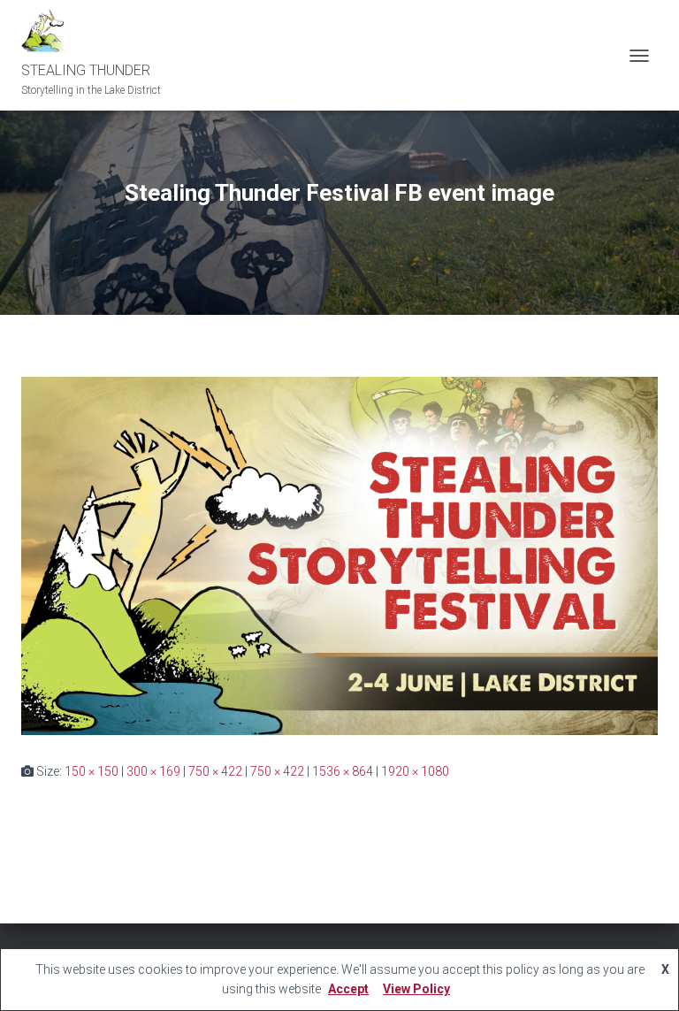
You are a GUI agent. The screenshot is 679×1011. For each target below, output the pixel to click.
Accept (348, 989)
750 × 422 (215, 771)
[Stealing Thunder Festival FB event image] (339, 555)
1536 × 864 (342, 771)
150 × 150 (91, 771)
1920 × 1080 (415, 771)
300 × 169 (153, 771)
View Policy (416, 989)
